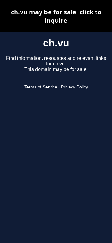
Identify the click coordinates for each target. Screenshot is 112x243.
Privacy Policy (74, 87)
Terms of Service (40, 87)
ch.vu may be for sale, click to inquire (56, 16)
